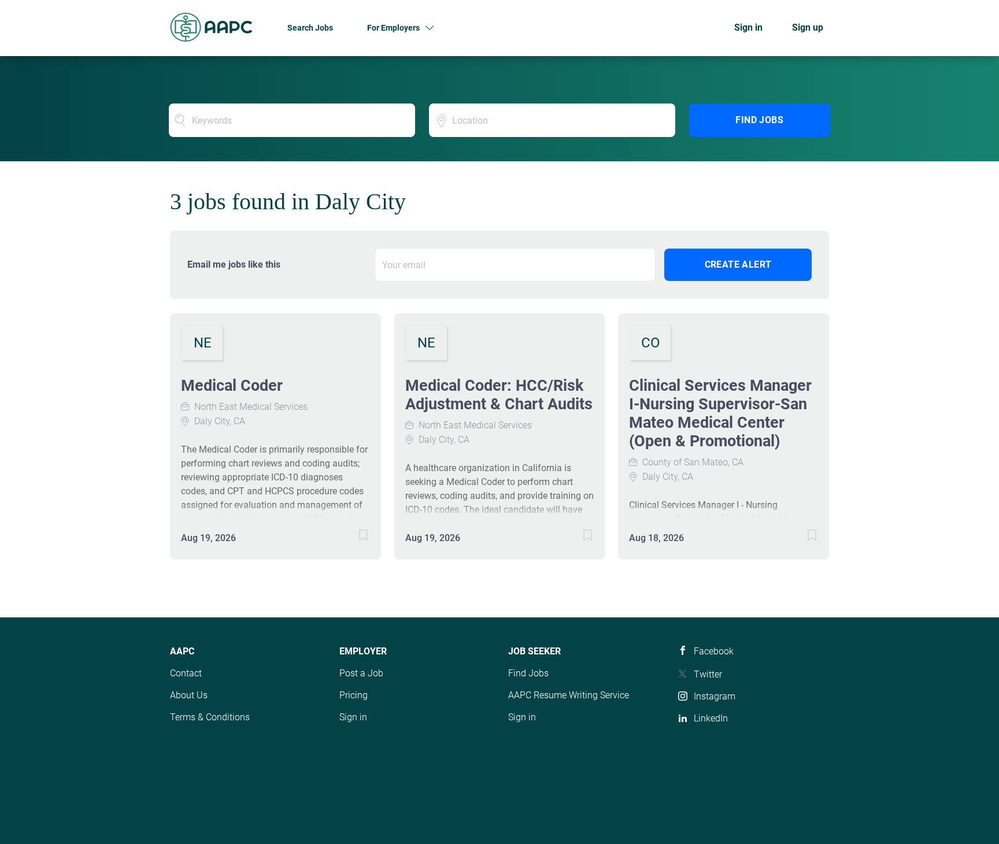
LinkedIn (711, 718)
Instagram (714, 696)
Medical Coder (232, 385)
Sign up (807, 27)
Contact (186, 673)
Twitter (708, 674)
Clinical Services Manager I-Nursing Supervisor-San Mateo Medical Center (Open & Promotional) (720, 413)
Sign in (748, 27)
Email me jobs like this (233, 264)
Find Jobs (759, 119)
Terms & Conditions (210, 717)
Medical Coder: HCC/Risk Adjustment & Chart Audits (499, 394)
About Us (189, 695)
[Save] (352, 537)
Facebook (714, 651)
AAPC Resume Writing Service (568, 695)
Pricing (353, 695)
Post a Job (361, 673)
